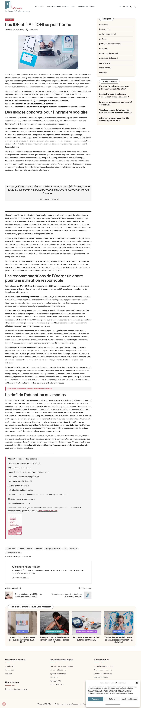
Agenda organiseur (58, 673)
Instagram (9, 670)
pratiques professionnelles (110, 44)
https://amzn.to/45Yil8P (47, 511)
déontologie (11, 548)
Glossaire (54, 677)
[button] (137, 683)
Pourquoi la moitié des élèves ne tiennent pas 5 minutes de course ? (114, 95)
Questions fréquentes (103, 673)
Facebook (9, 666)
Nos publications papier (61, 659)
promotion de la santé (108, 53)
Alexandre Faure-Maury (26, 566)
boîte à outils (104, 29)
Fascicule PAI (55, 681)
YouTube (8, 673)
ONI (65, 548)
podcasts (103, 39)
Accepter (95, 699)
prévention (73, 548)
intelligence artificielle (53, 548)
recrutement (104, 63)
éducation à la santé (25, 548)
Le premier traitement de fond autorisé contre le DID (115, 103)
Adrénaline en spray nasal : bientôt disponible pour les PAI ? (114, 119)
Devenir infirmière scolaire (16, 689)
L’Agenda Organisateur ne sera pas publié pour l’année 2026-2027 (114, 87)
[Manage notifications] (4, 704)
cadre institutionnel (107, 34)
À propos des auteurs (103, 670)
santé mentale (105, 68)
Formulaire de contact (103, 666)
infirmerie (39, 548)
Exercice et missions (58, 670)
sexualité (103, 72)
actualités (9, 20)
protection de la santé (108, 58)
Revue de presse (101, 677)
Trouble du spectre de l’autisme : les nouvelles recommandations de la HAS (115, 111)
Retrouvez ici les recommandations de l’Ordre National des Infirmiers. (30, 388)
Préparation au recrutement (61, 666)
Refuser (112, 699)
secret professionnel (13, 553)
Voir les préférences (129, 699)
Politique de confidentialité (113, 704)
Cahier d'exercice (57, 684)
